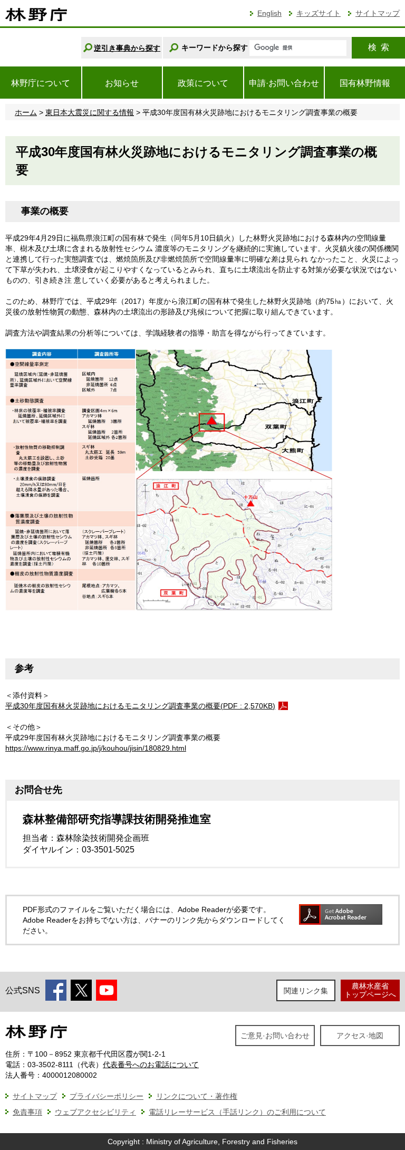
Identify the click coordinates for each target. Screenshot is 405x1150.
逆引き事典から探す (127, 48)
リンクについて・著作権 (196, 1096)
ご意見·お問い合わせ (275, 1035)
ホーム (26, 112)
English (269, 13)
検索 (378, 47)
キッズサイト (318, 13)
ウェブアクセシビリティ (95, 1112)
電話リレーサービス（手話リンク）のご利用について (237, 1112)
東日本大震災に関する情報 (89, 112)
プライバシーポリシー (106, 1096)
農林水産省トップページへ (370, 990)
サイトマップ (377, 13)
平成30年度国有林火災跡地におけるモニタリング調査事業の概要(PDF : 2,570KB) (140, 706)
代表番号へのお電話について (151, 1064)
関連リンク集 (306, 990)
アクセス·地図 (359, 1035)
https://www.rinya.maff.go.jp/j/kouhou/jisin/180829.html (95, 748)
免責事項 (27, 1112)
